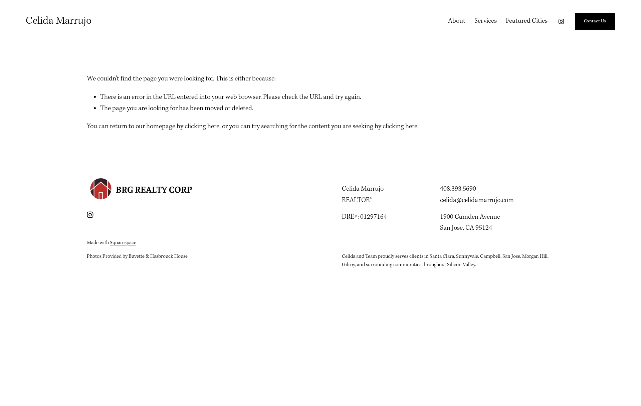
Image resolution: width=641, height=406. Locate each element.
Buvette (137, 256)
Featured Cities (527, 21)
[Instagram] (561, 21)
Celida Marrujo (58, 21)
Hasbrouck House (169, 256)
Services (485, 21)
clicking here (202, 126)
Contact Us (595, 21)
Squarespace (123, 242)
